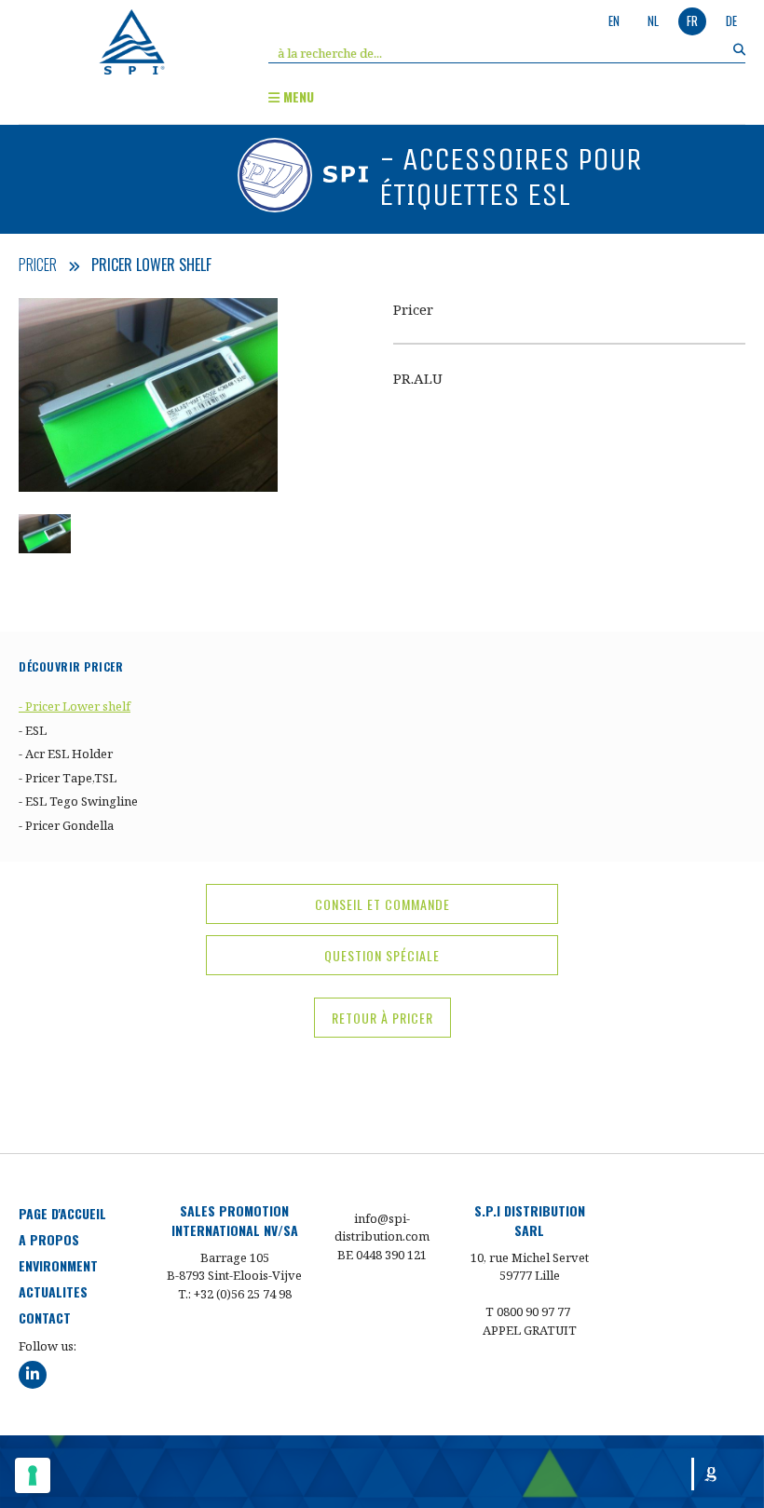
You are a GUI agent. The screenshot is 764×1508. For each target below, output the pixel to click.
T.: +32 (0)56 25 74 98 (235, 1293)
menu (297, 96)
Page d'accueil (62, 1213)
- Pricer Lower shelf (74, 706)
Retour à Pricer (382, 1017)
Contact (45, 1317)
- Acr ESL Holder (66, 753)
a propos (49, 1239)
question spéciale (382, 955)
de (731, 20)
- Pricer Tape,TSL (67, 777)
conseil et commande (382, 904)
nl (653, 20)
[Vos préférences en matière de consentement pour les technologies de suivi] (32, 1475)
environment (58, 1265)
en (614, 20)
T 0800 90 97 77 (527, 1311)
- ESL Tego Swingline (78, 801)
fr (692, 20)
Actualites (53, 1291)
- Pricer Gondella (66, 825)
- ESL (33, 730)
